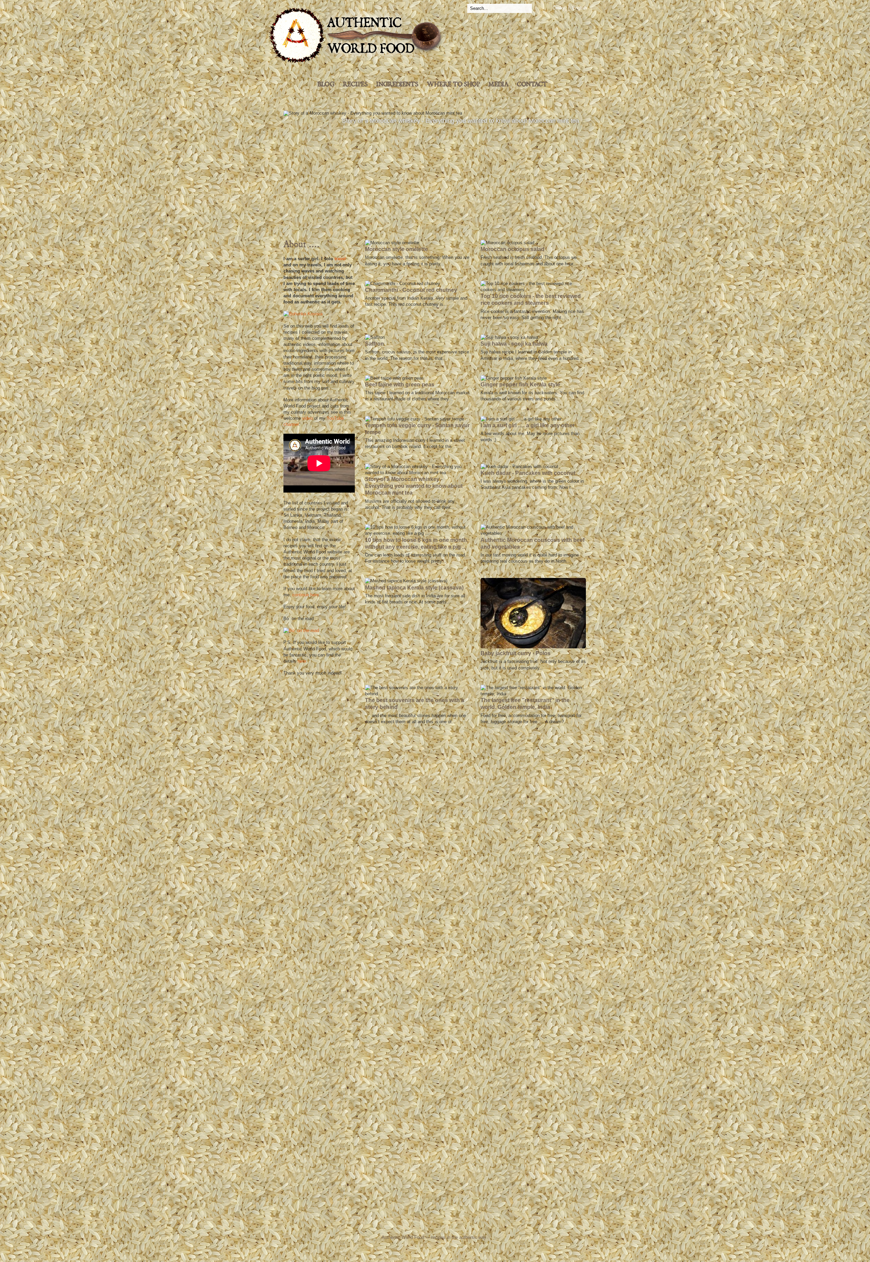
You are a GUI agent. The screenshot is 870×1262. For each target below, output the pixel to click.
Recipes (355, 84)
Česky (559, 8)
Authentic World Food (403, 1237)
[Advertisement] (319, 784)
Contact (532, 84)
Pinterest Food (492, 1223)
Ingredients (397, 84)
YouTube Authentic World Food (464, 1223)
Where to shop (453, 84)
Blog (325, 84)
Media (498, 84)
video (307, 418)
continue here (305, 594)
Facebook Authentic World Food (367, 1224)
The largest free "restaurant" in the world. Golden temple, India (434, 167)
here (302, 661)
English (579, 8)
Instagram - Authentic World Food (514, 1223)
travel (340, 258)
